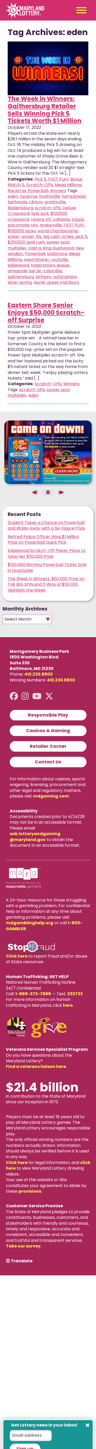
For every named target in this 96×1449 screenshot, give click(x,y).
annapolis (17, 271)
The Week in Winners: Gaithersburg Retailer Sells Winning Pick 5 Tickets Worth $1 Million (44, 109)
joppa (78, 219)
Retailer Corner (48, 746)
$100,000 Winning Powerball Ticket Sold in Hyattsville (47, 567)
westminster (36, 259)
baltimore (57, 254)
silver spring (20, 282)
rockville (59, 259)
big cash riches (58, 236)
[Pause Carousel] (47, 492)
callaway (61, 219)
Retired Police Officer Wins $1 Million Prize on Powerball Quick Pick (43, 539)
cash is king (39, 248)
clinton (36, 202)
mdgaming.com (51, 796)
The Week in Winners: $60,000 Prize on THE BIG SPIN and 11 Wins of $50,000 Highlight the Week (46, 584)
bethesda (17, 202)
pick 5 (81, 236)
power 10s (31, 236)
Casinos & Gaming (48, 731)
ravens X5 (41, 219)
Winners (58, 191)
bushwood (63, 248)
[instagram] (25, 696)
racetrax (28, 196)
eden (13, 196)
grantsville (55, 202)
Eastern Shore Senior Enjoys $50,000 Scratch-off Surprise (46, 312)
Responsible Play (48, 715)
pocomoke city (23, 225)
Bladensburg (20, 208)
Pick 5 (40, 179)
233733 (75, 994)
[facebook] (14, 696)
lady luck (40, 213)
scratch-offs (48, 208)
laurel (39, 282)
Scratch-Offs (39, 185)
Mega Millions (68, 185)
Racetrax (17, 191)
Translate (22, 1261)
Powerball (38, 191)
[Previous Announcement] (35, 492)
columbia (52, 271)
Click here (16, 956)
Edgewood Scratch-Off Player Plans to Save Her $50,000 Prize (47, 553)
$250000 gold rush (26, 242)
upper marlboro (63, 282)
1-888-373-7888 (33, 994)
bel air (35, 271)
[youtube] (36, 696)
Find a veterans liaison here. (36, 1066)
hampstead (73, 196)
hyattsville (49, 196)
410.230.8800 (38, 674)
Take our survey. (23, 1246)
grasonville (51, 225)
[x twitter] (49, 696)
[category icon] (48, 68)
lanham (43, 277)
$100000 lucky (22, 231)
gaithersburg (21, 277)
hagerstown (43, 265)
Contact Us (48, 762)
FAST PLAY (58, 179)
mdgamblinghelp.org (29, 923)
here (68, 1005)
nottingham (65, 277)
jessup (63, 265)
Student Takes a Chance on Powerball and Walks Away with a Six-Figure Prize (46, 525)
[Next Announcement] (61, 492)
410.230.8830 (61, 680)
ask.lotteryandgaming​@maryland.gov (35, 836)
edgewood (18, 265)
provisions (29, 1191)
